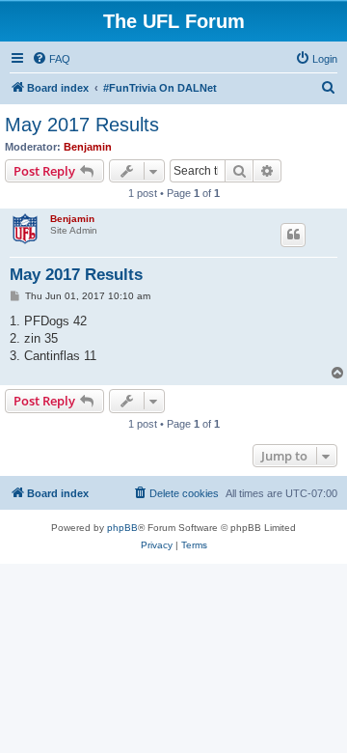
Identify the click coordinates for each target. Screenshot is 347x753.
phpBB (122, 527)
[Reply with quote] (293, 234)
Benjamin (88, 147)
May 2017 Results (82, 124)
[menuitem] (51, 58)
